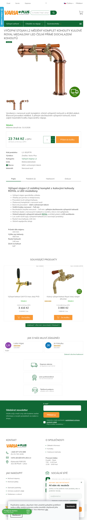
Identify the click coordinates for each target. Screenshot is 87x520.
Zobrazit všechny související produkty (43, 325)
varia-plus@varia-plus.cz (21, 458)
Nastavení (16, 515)
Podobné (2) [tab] (31, 179)
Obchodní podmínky (14, 488)
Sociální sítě (59, 473)
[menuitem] (13, 24)
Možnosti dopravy (14, 478)
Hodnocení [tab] (50, 179)
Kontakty (50, 449)
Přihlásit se (51, 415)
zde (46, 509)
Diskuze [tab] (68, 179)
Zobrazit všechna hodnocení (73, 354)
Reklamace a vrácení (15, 494)
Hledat (53, 13)
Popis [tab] (13, 179)
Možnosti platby (13, 482)
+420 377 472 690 (18, 452)
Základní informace (53, 445)
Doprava (28, 3)
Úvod (8, 3)
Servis (17, 3)
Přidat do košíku (67, 139)
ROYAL (44, 214)
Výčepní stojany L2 (29, 159)
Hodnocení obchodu (54, 452)
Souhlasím (71, 506)
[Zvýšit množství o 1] (53, 138)
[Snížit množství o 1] (53, 141)
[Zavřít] (81, 482)
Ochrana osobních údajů (16, 491)
